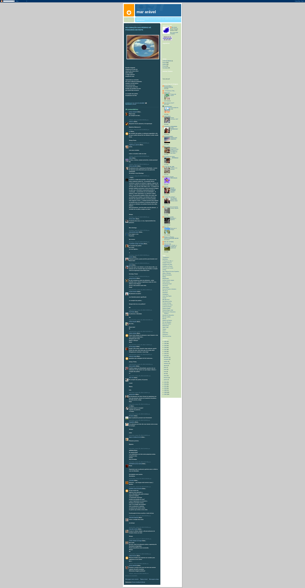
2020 (165, 343)
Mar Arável (174, 27)
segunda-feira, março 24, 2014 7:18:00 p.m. (140, 344)
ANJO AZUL (167, 93)
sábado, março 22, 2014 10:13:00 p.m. (139, 143)
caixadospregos (168, 106)
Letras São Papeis (167, 296)
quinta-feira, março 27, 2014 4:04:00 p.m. (140, 554)
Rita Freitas (132, 311)
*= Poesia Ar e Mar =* (168, 261)
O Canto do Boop (167, 303)
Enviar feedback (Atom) (138, 582)
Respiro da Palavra (167, 320)
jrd (129, 131)
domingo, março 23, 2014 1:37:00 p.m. (139, 230)
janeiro (166, 379)
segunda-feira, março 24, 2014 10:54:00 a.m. (141, 331)
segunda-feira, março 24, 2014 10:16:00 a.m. (141, 319)
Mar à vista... (167, 146)
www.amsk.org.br (134, 232)
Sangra (164, 329)
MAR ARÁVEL (146, 12)
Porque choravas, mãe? (174, 118)
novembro (166, 359)
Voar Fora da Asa (167, 336)
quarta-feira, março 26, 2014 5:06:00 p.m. (140, 515)
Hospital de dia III (168, 87)
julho (165, 367)
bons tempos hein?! (169, 103)
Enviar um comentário (131, 575)
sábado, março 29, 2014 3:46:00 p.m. (139, 573)
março (165, 375)
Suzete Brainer (133, 291)
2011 (165, 386)
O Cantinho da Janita (169, 156)
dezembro (166, 357)
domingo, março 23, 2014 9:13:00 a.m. (139, 175)
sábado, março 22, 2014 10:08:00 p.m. (139, 129)
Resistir (164, 318)
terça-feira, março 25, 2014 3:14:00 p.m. (139, 404)
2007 (165, 394)
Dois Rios (131, 377)
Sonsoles (131, 480)
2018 (165, 347)
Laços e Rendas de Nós (135, 437)
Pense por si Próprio (173, 229)
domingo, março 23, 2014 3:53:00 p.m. (139, 242)
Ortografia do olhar (169, 217)
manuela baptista (133, 517)
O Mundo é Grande (169, 176)
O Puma (166, 186)
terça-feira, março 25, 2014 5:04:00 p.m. (139, 448)
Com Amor (165, 285)
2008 (165, 392)
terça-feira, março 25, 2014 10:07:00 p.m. (140, 462)
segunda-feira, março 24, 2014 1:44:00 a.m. (140, 289)
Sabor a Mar (166, 327)
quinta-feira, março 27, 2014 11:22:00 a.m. (140, 538)
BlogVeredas (166, 278)
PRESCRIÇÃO (173, 178)
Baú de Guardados (167, 275)
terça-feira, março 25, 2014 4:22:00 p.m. (139, 420)
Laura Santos (132, 366)
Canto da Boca (166, 282)
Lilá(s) (130, 158)
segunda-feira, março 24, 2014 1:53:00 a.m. (140, 310)
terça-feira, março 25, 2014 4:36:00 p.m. (139, 435)
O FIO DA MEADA (167, 60)
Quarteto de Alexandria (168, 315)
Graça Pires (132, 394)
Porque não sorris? (173, 95)
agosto (166, 365)
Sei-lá (164, 331)
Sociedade (165, 67)
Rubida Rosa (166, 325)
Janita (130, 265)
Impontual (165, 292)
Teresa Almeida (133, 565)
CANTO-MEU (167, 116)
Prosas (164, 66)
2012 (165, 384)
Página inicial (143, 579)
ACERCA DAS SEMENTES (173, 138)
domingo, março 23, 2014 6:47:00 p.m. (139, 276)
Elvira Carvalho (133, 166)
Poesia (134, 104)
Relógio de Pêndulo (169, 237)
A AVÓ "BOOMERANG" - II (174, 129)
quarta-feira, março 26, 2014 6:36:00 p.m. (140, 527)
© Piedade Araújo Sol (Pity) (136, 243)
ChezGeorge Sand (167, 283)
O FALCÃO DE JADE (169, 166)
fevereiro (166, 377)
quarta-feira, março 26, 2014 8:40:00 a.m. (140, 486)
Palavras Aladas (166, 308)
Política (164, 64)
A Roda (164, 269)
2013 (165, 382)
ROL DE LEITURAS (169, 241)
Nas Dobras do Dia (167, 301)
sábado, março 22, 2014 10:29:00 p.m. (139, 156)
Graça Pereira (132, 278)
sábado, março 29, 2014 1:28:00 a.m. (139, 563)
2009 (165, 390)
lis (129, 406)
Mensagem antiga (154, 579)
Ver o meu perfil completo (174, 33)
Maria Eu (131, 121)
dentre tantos (166, 287)
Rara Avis (166, 227)
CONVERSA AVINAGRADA (170, 126)
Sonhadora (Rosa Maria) (135, 463)
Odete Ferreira (132, 555)
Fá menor (131, 415)
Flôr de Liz (165, 290)
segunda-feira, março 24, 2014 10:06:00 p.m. (141, 364)
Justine (131, 257)
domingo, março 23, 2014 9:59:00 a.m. (139, 217)
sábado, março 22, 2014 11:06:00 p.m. (139, 164)
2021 (165, 341)
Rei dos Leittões (167, 317)
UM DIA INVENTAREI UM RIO (171, 238)
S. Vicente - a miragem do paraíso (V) (173, 246)
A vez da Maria (167, 86)
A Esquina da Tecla (167, 264)
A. (129, 177)
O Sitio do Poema (167, 306)
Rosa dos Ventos (133, 529)
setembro (166, 363)
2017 (165, 349)
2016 (165, 351)
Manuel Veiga (132, 356)
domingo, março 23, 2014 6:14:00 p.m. (139, 263)
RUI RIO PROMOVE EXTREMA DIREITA (173, 190)
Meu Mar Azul (166, 299)
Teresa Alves (132, 218)
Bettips (164, 276)
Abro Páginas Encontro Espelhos (171, 271)
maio (165, 371)
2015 (165, 353)
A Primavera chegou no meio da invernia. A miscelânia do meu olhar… (174, 150)
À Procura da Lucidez (168, 268)
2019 (165, 345)
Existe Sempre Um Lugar (135, 540)
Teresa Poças (132, 346)
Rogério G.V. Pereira (134, 144)
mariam (164, 297)
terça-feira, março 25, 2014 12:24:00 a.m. (140, 375)
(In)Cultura (165, 259)
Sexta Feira (165, 332)
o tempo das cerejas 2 (169, 196)
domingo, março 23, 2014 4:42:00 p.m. (139, 255)
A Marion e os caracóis (173, 168)
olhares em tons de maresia (171, 207)
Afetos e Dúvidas (167, 273)
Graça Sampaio (133, 111)
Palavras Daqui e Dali (168, 310)
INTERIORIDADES (168, 136)
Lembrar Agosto (174, 208)
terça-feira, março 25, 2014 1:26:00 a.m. (139, 392)
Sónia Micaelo (133, 321)
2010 (165, 388)
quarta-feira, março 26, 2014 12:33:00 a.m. (140, 478)
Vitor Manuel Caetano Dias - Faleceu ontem (174, 199)
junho (165, 369)
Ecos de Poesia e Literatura (169, 289)
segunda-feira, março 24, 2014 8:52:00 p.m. (140, 354)
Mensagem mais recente (132, 579)
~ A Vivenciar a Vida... (169, 90)
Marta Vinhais (132, 333)
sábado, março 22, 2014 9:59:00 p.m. (139, 119)
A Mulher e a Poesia (167, 266)
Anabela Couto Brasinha (135, 488)
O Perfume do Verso (168, 304)
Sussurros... (166, 334)
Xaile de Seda (167, 244)
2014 (165, 355)
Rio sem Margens (167, 322)
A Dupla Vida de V (167, 262)
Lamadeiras (165, 294)
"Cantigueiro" (166, 257)
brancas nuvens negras (168, 280)
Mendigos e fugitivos (173, 219)
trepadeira (132, 422)
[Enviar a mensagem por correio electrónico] (146, 103)
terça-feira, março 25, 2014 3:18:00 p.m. (139, 414)
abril (165, 373)
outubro (166, 361)
